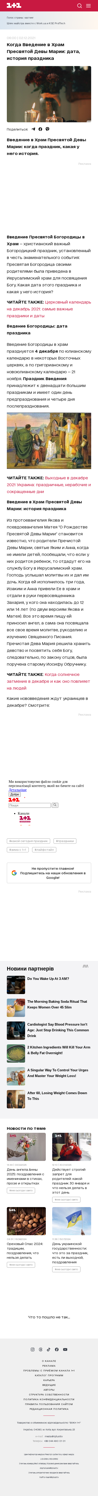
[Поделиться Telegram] (33, 129)
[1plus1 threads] (40, 1349)
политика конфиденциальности (49, 1399)
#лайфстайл (44, 849)
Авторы (49, 1389)
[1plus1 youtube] (65, 1349)
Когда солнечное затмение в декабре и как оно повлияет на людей (48, 681)
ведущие (49, 1384)
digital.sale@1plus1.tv (49, 1468)
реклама (49, 1365)
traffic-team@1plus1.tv (49, 1477)
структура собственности (49, 1394)
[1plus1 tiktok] (48, 1349)
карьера (49, 1380)
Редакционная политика (49, 1408)
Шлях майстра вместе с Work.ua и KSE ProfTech (36, 23)
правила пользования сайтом (49, 1404)
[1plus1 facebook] (57, 1349)
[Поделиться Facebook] (40, 129)
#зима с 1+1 (17, 849)
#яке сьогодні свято (21, 1190)
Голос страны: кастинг (20, 17)
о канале (49, 1360)
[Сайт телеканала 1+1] (14, 6)
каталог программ (49, 1375)
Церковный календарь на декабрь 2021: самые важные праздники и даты (49, 308)
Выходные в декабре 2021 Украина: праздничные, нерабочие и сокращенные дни (49, 484)
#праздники (65, 841)
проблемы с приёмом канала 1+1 (49, 1370)
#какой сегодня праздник (28, 841)
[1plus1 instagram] (32, 1349)
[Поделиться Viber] (47, 129)
